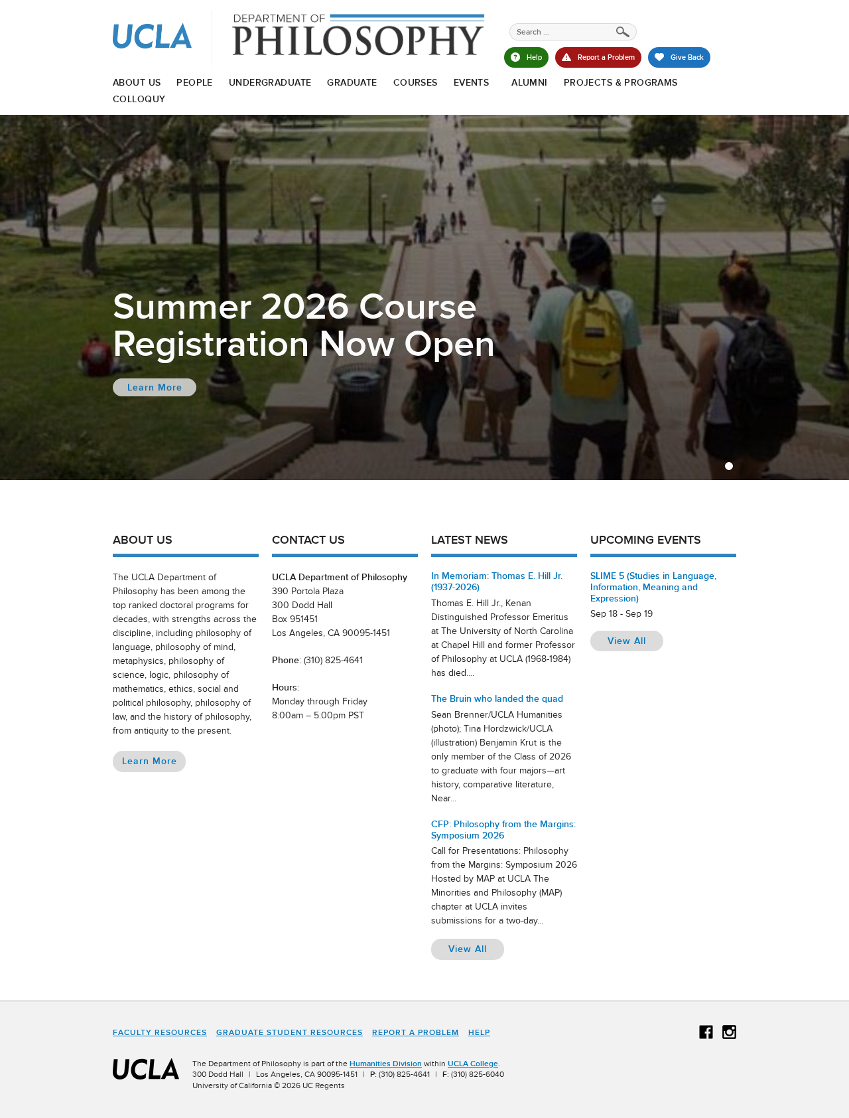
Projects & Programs (621, 82)
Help (479, 1032)
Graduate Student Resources (289, 1032)
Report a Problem (415, 1032)
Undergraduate (270, 82)
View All (476, 948)
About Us (137, 82)
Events (472, 82)
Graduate (352, 82)
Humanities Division (386, 1063)
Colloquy (139, 99)
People (194, 82)
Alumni (529, 82)
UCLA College (473, 1063)
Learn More (154, 763)
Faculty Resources (160, 1032)
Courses (415, 82)
